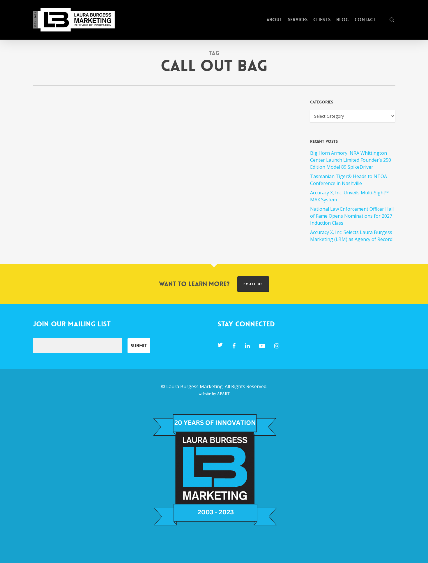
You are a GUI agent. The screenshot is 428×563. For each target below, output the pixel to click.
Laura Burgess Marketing (194, 386)
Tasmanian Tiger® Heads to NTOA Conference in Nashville (348, 180)
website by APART (214, 393)
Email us (253, 284)
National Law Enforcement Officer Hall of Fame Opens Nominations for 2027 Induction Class (352, 216)
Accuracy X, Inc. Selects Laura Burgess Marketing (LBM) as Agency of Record (351, 235)
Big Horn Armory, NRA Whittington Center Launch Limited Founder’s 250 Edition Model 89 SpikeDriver (350, 160)
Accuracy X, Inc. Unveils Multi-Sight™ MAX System (349, 196)
